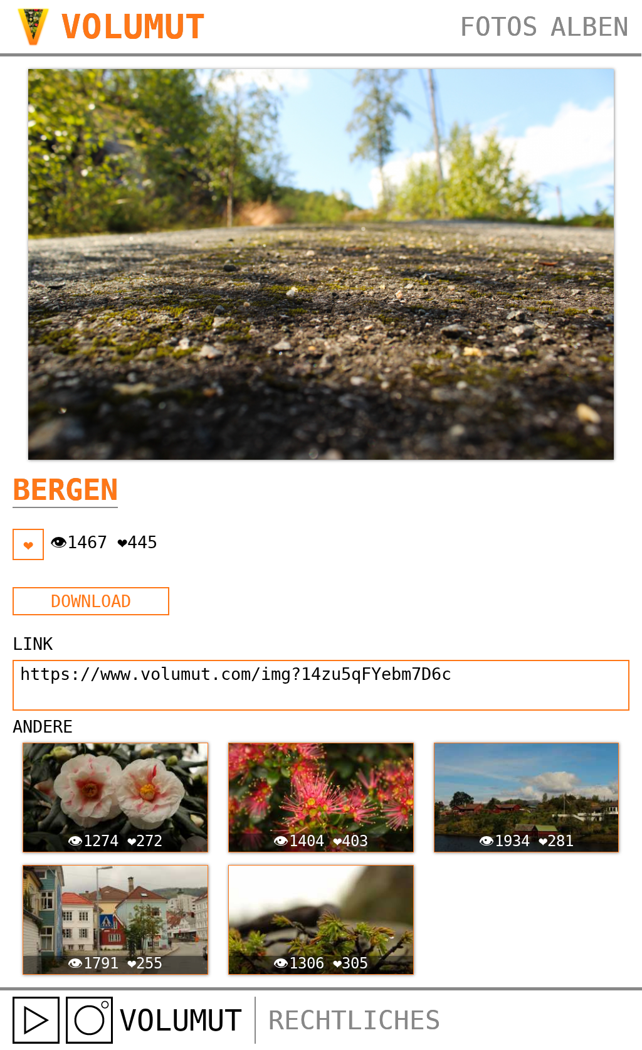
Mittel (411, 601)
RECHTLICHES (354, 1020)
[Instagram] (89, 1020)
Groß (507, 601)
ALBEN (589, 27)
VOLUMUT (133, 26)
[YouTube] (36, 1020)
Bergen (65, 489)
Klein (316, 601)
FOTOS (499, 27)
